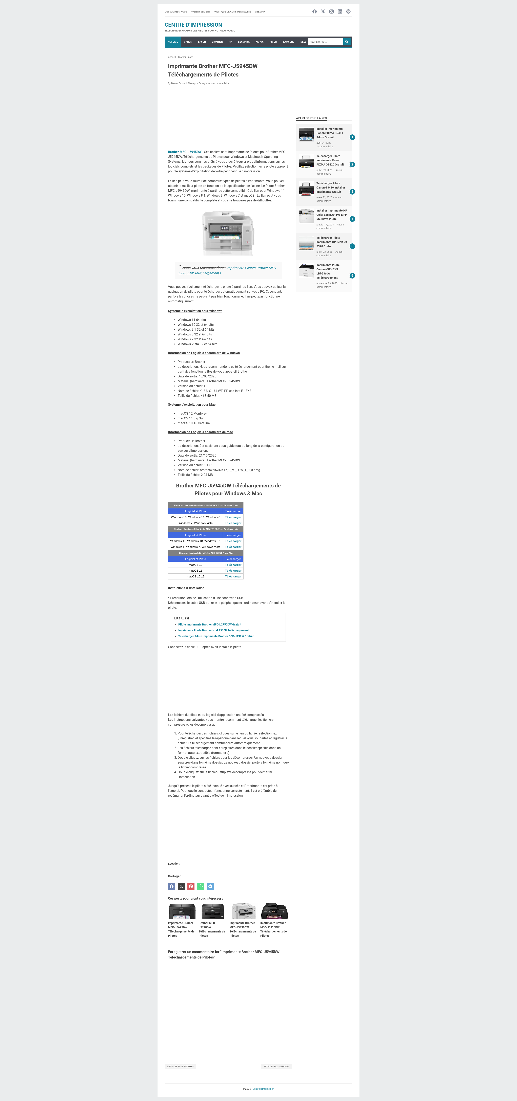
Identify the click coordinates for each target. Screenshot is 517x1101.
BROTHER (217, 41)
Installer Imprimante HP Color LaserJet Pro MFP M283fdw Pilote (331, 215)
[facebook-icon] (314, 11)
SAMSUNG (288, 41)
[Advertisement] (228, 118)
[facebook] (171, 886)
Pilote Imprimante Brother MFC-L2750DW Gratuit (209, 624)
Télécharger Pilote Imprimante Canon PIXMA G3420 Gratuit (330, 160)
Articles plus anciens (277, 1066)
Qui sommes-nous (176, 11)
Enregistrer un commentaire (214, 83)
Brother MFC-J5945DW (185, 152)
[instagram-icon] (331, 11)
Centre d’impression (193, 25)
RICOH (273, 41)
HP (230, 41)
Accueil (173, 41)
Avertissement (200, 11)
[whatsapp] (200, 886)
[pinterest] (190, 886)
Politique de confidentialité (232, 11)
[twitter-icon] (323, 11)
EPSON (202, 41)
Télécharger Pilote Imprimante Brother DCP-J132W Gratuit (216, 636)
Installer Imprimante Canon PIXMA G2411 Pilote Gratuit (329, 133)
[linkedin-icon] (340, 11)
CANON (188, 41)
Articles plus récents (180, 1066)
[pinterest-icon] (348, 11)
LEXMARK (244, 41)
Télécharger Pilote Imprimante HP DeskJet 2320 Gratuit (331, 242)
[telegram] (210, 886)
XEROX (260, 41)
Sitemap (259, 11)
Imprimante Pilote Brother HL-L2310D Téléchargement (213, 630)
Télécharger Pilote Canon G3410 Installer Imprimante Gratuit (330, 187)
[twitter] (181, 886)
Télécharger (233, 517)
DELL (303, 41)
